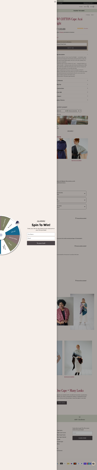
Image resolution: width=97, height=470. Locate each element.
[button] (93, 464)
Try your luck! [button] (41, 243)
